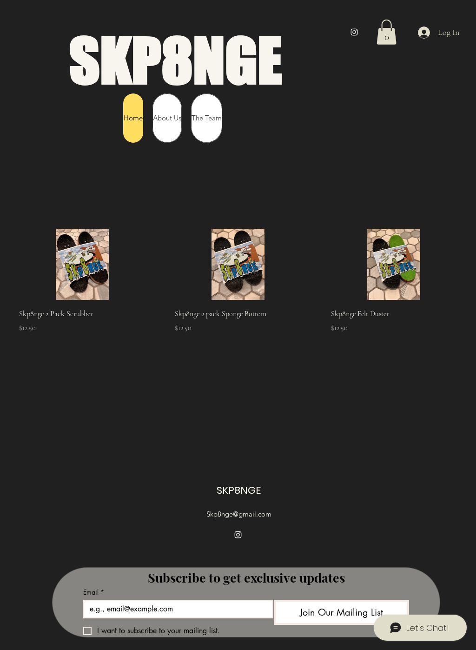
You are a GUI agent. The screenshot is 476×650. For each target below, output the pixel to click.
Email (93, 592)
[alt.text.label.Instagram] (354, 32)
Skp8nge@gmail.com (238, 514)
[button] (386, 32)
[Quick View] (82, 264)
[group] (238, 281)
